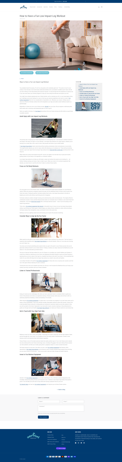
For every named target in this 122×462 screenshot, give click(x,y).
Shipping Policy (50, 437)
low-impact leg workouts (41, 241)
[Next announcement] (85, 1)
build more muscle (35, 201)
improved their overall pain (56, 149)
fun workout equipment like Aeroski (34, 206)
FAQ (62, 435)
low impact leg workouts (32, 349)
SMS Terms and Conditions (53, 441)
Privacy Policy (50, 434)
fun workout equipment (26, 72)
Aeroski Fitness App (66, 441)
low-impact (38, 111)
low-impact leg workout (26, 146)
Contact (63, 439)
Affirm (63, 444)
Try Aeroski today (24, 384)
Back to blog (61, 389)
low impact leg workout (42, 72)
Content (78, 81)
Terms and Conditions (52, 439)
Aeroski (46, 106)
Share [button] (22, 78)
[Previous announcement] (36, 1)
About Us (63, 437)
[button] (61, 7)
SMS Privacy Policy (51, 443)
